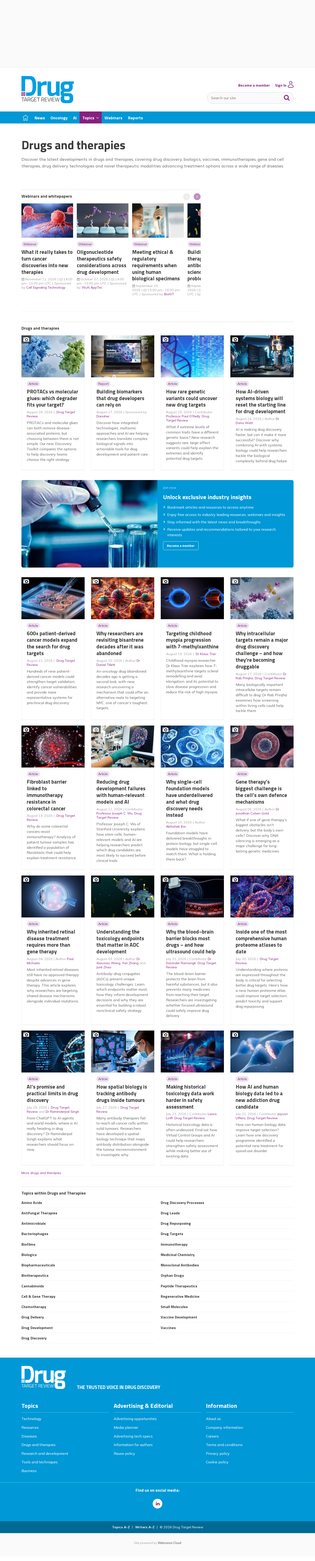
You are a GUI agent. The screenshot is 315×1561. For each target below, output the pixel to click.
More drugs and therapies (41, 1173)
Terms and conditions (224, 1444)
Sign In (280, 85)
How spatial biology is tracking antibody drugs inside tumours (121, 1093)
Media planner (126, 1427)
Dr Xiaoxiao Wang (118, 961)
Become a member (254, 85)
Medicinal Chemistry (178, 1254)
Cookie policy (217, 1462)
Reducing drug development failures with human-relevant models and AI (121, 791)
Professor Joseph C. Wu (114, 813)
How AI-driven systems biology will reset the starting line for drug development (261, 401)
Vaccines (168, 1327)
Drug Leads (170, 1213)
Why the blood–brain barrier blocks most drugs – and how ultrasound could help (191, 941)
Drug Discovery (34, 1338)
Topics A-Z (121, 1527)
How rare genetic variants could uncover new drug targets (191, 398)
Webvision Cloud (169, 1543)
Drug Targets (172, 1233)
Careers (212, 1436)
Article (33, 384)
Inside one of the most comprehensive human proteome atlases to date (261, 941)
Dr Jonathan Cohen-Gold (257, 811)
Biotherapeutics (34, 1275)
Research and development (44, 1453)
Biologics (29, 1254)
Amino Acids (31, 1202)
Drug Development (37, 1327)
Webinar (29, 244)
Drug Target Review (187, 418)
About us (213, 1418)
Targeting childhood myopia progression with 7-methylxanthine (192, 640)
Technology (31, 1418)
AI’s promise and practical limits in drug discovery (52, 1093)
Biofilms (28, 1244)
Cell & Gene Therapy (38, 1296)
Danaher (103, 416)
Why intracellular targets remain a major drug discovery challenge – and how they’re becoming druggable (262, 650)
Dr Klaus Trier (206, 654)
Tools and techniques (39, 1462)
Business (29, 1470)
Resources (30, 1427)
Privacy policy (218, 1453)
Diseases (29, 1436)
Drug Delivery (32, 1317)
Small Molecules (174, 1306)
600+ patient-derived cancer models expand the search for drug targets (52, 643)
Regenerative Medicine (180, 1296)
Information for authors (133, 1444)
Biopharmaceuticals (38, 1265)
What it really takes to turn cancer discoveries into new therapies (47, 262)
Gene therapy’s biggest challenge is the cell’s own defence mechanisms (261, 791)
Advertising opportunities (135, 1418)
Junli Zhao (103, 967)
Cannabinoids (32, 1286)
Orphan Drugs (172, 1275)
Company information (224, 1427)
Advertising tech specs (133, 1436)
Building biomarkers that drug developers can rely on (120, 398)
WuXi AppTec (92, 287)
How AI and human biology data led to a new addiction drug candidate (259, 1096)
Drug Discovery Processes (182, 1202)
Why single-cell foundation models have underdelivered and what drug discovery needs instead (189, 798)
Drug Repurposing (176, 1223)
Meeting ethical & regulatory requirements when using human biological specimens (156, 265)
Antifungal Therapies (39, 1213)
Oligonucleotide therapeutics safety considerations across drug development (101, 262)
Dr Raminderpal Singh (62, 1112)
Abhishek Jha (176, 826)
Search (287, 96)
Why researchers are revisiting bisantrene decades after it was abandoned (120, 643)
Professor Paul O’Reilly (183, 416)
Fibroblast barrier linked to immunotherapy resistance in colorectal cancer (47, 795)
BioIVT (169, 294)
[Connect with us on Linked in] (157, 1503)
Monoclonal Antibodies (180, 1265)
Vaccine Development (179, 1317)
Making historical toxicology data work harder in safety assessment (190, 1096)
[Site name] (47, 102)
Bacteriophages (34, 1233)
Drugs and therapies (38, 1444)
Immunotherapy (174, 1244)
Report (103, 384)
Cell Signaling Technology (45, 287)
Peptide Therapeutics (179, 1286)
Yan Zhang (130, 963)
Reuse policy (124, 1453)
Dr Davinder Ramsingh (188, 961)
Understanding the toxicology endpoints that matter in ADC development (120, 941)
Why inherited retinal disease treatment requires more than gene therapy (51, 941)
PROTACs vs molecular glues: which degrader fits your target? (52, 398)
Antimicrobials (33, 1223)
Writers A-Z (145, 1527)
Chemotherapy (33, 1306)
